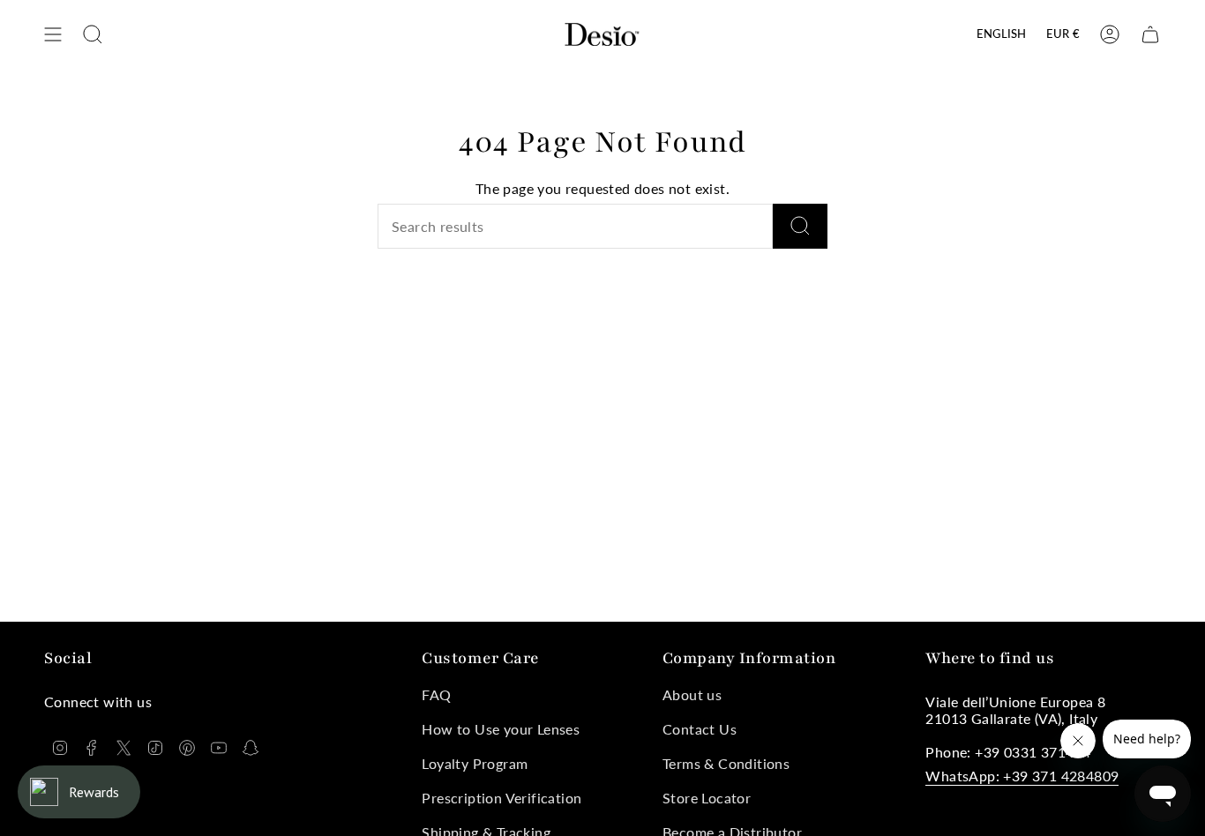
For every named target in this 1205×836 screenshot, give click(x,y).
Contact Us (699, 728)
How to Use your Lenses (501, 728)
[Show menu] (53, 34)
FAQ (436, 694)
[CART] (1150, 34)
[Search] (800, 226)
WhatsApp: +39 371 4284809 (1022, 775)
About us (692, 694)
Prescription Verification (501, 797)
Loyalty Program (475, 763)
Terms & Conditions (726, 763)
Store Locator (706, 797)
